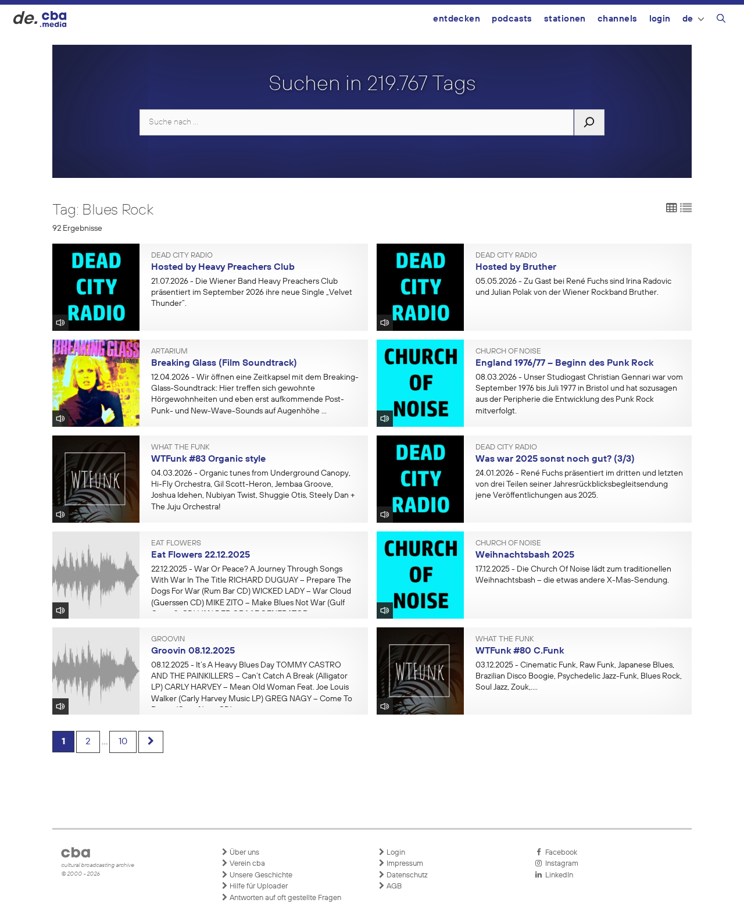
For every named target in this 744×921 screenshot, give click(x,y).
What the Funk (180, 447)
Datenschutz (406, 875)
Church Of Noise (508, 351)
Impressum (404, 864)
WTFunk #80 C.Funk (519, 651)
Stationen (565, 19)
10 (123, 742)
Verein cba (246, 864)
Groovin (168, 639)
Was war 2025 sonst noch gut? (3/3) (555, 459)
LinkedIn (557, 875)
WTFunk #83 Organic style (208, 459)
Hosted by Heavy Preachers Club (223, 267)
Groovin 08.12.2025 (193, 651)
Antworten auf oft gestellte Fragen (284, 898)
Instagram (560, 864)
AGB (393, 886)
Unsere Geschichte (260, 875)
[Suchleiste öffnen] (721, 20)
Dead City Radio (182, 255)
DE (687, 19)
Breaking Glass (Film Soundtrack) (224, 363)
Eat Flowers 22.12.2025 (200, 555)
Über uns (243, 852)
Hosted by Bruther (515, 267)
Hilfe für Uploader (258, 886)
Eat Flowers (176, 543)
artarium (169, 351)
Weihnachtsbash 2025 (524, 555)
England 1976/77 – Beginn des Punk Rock (564, 363)
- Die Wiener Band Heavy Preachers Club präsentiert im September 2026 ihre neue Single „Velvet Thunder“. (251, 292)
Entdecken (456, 19)
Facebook (559, 852)
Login (660, 19)
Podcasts (512, 19)
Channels (618, 19)
